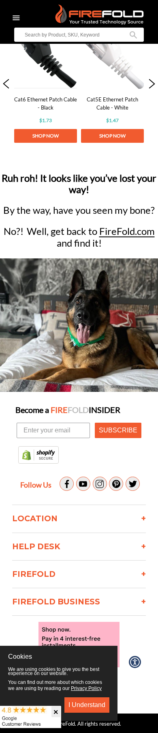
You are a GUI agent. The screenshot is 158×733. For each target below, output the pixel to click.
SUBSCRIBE (118, 430)
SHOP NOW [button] (45, 136)
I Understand (86, 704)
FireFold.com (127, 231)
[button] (6, 84)
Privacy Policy (86, 688)
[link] (45, 84)
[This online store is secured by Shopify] (38, 455)
